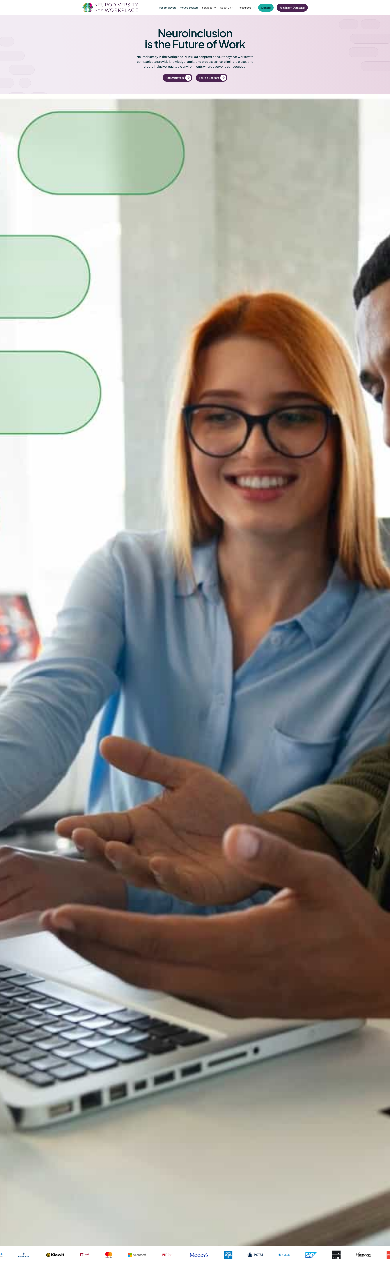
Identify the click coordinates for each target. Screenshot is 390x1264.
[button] (209, 7)
